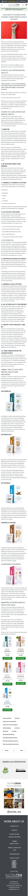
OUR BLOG (14, 830)
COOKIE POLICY (14, 826)
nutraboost (17, 728)
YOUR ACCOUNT (14, 858)
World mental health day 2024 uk (10, 741)
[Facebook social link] (11, 871)
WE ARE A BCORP (14, 834)
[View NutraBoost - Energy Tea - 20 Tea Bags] (7, 667)
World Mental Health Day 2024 (10, 737)
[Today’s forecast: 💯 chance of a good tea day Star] (9, 793)
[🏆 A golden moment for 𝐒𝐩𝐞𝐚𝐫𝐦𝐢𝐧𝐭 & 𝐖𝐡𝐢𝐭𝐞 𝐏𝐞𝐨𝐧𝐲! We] (19, 793)
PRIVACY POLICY (14, 843)
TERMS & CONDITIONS (14, 847)
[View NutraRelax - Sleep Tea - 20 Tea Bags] (7, 641)
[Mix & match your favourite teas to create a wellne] (9, 803)
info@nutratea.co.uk (14, 889)
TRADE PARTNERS (14, 854)
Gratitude (17, 718)
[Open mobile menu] (1, 5)
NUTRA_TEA (15, 812)
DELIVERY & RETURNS (14, 837)
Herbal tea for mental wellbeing (10, 724)
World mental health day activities (11, 744)
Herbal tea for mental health (9, 721)
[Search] (22, 5)
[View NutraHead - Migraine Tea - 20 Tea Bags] (7, 693)
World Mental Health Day (8, 734)
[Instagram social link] (15, 871)
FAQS (14, 850)
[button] (7, 651)
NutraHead (5, 731)
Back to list (14, 750)
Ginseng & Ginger (7, 718)
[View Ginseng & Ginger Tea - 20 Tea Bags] (20, 641)
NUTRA (7, 649)
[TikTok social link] (17, 871)
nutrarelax (14, 731)
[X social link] (13, 871)
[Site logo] (14, 5)
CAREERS (14, 841)
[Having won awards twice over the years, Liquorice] (19, 803)
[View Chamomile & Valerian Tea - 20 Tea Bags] (20, 667)
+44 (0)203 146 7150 (14, 887)
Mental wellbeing (7, 728)
